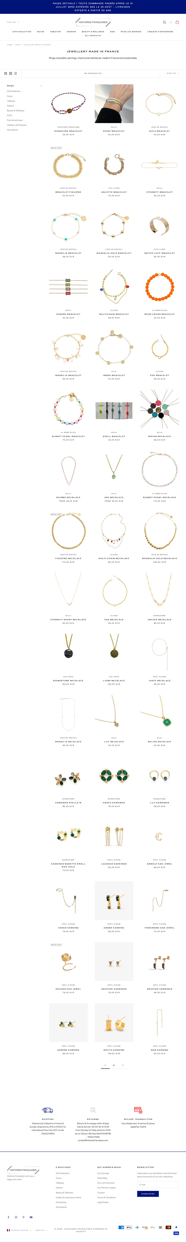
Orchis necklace (160, 620)
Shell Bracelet (114, 436)
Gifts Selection (22, 31)
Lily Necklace (114, 742)
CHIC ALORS (114, 188)
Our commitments (105, 1183)
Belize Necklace (159, 742)
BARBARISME (160, 615)
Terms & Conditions (106, 1197)
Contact (101, 1192)
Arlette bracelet (114, 192)
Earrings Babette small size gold (68, 865)
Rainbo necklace (68, 497)
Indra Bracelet (114, 375)
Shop (17, 45)
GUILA (114, 127)
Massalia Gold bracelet (114, 253)
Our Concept (103, 1173)
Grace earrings (114, 803)
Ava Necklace (114, 497)
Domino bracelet (68, 314)
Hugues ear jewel (68, 989)
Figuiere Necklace (68, 558)
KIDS (112, 31)
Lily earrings (159, 803)
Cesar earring (68, 928)
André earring (114, 928)
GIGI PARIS (68, 676)
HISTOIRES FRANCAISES (68, 127)
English (11, 22)
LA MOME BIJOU (159, 310)
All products (93, 35)
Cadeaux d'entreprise (160, 31)
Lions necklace (114, 681)
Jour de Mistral (159, 127)
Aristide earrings (114, 989)
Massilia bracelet (68, 253)
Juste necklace (160, 681)
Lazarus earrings (114, 864)
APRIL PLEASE (159, 676)
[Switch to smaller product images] (10, 73)
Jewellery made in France (37, 45)
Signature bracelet (68, 131)
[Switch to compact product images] (15, 73)
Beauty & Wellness (93, 31)
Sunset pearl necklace (159, 497)
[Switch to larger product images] (5, 73)
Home (9, 45)
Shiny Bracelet (114, 131)
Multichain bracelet (114, 314)
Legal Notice (103, 1202)
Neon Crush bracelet (159, 314)
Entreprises (61, 1202)
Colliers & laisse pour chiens (68, 1197)
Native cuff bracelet (159, 253)
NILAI (114, 371)
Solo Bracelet (159, 131)
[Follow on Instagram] (16, 1217)
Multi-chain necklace (114, 558)
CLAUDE (114, 310)
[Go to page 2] (122, 1065)
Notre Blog (102, 1178)
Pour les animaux (131, 31)
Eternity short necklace (68, 620)
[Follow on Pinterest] (23, 1217)
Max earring (160, 1050)
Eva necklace (114, 620)
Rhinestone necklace (68, 681)
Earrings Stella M (68, 803)
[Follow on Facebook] (8, 1217)
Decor (40, 31)
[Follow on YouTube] (31, 1217)
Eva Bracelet (159, 375)
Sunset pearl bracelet (68, 436)
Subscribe (148, 1194)
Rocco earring (114, 1050)
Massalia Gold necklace (159, 558)
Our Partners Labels (106, 1187)
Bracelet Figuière (69, 192)
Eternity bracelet (159, 192)
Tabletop (55, 31)
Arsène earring (68, 1050)
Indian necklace (159, 436)
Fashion (71, 31)
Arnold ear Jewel (160, 864)
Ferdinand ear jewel (160, 928)
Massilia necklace (68, 742)
